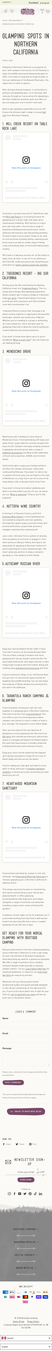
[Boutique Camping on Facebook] (14, 1193)
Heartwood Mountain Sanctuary (31, 876)
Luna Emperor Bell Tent (35, 968)
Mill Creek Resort (13, 216)
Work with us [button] (24, 1268)
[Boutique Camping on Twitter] (24, 1193)
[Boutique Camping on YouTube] (19, 1193)
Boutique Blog (15, 20)
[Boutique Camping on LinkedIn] (40, 1193)
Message (6, 1048)
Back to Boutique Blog (28, 1111)
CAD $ (42, 11)
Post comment (13, 1082)
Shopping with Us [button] (25, 1242)
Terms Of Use (18, 1321)
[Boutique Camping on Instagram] (9, 1193)
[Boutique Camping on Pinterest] (30, 1193)
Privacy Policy (8, 1098)
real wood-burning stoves (27, 668)
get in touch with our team (23, 994)
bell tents (6, 736)
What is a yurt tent (21, 340)
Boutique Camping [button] (24, 1229)
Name (5, 1018)
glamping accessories (12, 452)
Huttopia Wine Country (12, 516)
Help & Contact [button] (25, 1255)
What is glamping (18, 494)
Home (4, 20)
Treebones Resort (30, 288)
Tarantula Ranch (33, 714)
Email (5, 1033)
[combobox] (26, 1338)
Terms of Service (24, 1098)
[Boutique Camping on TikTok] (35, 1193)
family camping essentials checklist (31, 265)
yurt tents (12, 298)
